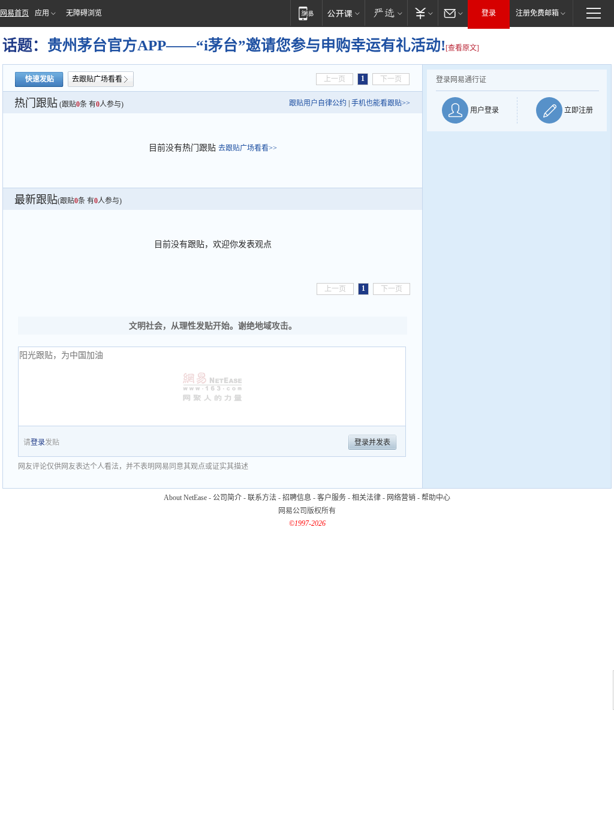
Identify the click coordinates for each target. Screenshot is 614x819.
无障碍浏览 (84, 13)
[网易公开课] (343, 13)
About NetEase (185, 497)
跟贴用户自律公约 (318, 103)
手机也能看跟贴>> (380, 103)
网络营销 (401, 497)
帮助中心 (436, 497)
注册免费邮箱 (537, 13)
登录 (488, 13)
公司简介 (227, 497)
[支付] (422, 13)
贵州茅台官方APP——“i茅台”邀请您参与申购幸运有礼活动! (246, 45)
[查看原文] (462, 48)
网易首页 (14, 13)
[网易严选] (386, 13)
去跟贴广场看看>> (247, 148)
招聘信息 (296, 497)
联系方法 (262, 497)
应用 (42, 13)
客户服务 (331, 497)
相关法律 (366, 497)
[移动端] (306, 13)
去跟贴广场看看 (97, 79)
